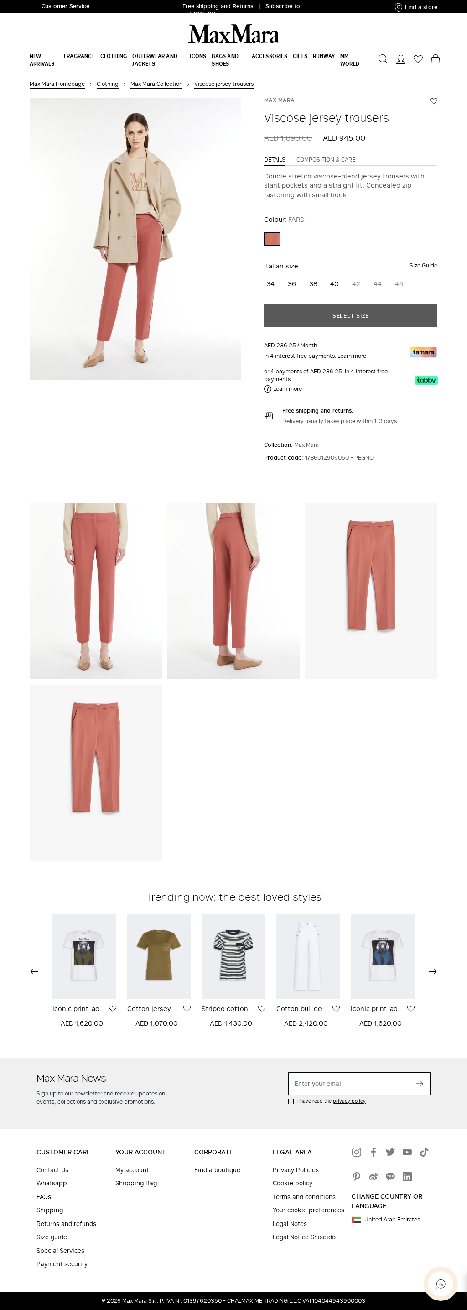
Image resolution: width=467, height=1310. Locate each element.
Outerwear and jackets (154, 60)
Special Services (60, 1251)
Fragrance (79, 56)
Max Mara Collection (156, 83)
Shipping (49, 1210)
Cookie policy (292, 1183)
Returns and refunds (66, 1224)
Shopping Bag (136, 1183)
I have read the (331, 1101)
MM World (349, 60)
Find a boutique (217, 1170)
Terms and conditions (304, 1197)
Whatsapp (51, 1183)
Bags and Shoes (225, 60)
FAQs (43, 1197)
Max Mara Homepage (57, 83)
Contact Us (52, 1170)
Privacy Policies (296, 1170)
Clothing (113, 56)
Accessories (269, 56)
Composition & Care (325, 160)
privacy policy (349, 1101)
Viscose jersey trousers (224, 83)
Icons (198, 56)
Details (274, 160)
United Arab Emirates (392, 1220)
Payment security (62, 1264)
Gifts (300, 56)
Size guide (51, 1237)
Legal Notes (290, 1224)
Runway (324, 56)
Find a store (421, 7)
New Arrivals (42, 60)
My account (132, 1170)
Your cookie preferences (308, 1210)
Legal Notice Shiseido (304, 1237)
